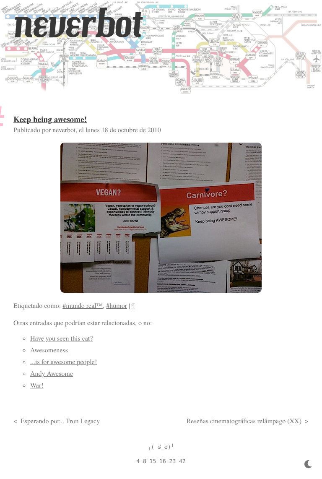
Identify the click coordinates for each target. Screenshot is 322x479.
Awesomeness (49, 350)
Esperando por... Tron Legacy (60, 421)
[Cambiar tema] (308, 464)
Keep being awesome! (50, 119)
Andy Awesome (51, 373)
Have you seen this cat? (61, 338)
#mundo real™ (82, 305)
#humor (116, 305)
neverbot (77, 24)
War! (37, 385)
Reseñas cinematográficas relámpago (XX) (244, 421)
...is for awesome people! (63, 361)
